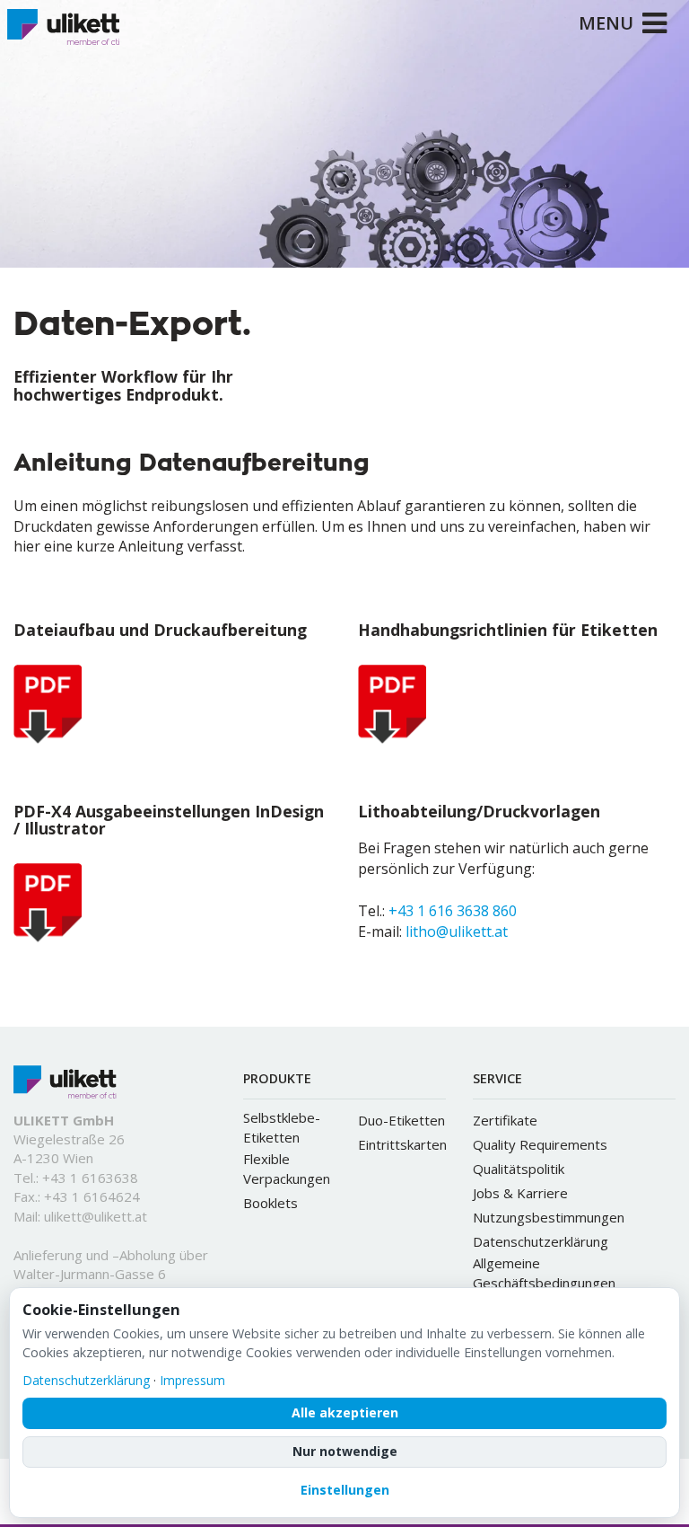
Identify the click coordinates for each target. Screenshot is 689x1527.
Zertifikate (505, 1120)
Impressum (192, 1380)
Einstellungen (345, 1489)
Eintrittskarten (402, 1144)
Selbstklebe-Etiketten (281, 1127)
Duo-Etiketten (401, 1120)
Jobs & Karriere (520, 1193)
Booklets (270, 1203)
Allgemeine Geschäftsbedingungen (544, 1273)
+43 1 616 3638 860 (452, 911)
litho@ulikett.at (457, 931)
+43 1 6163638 (90, 1178)
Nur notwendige (344, 1451)
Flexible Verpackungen (286, 1168)
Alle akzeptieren (345, 1412)
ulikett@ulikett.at (95, 1216)
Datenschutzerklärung (540, 1241)
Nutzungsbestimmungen (548, 1217)
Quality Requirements (540, 1144)
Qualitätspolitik (518, 1169)
